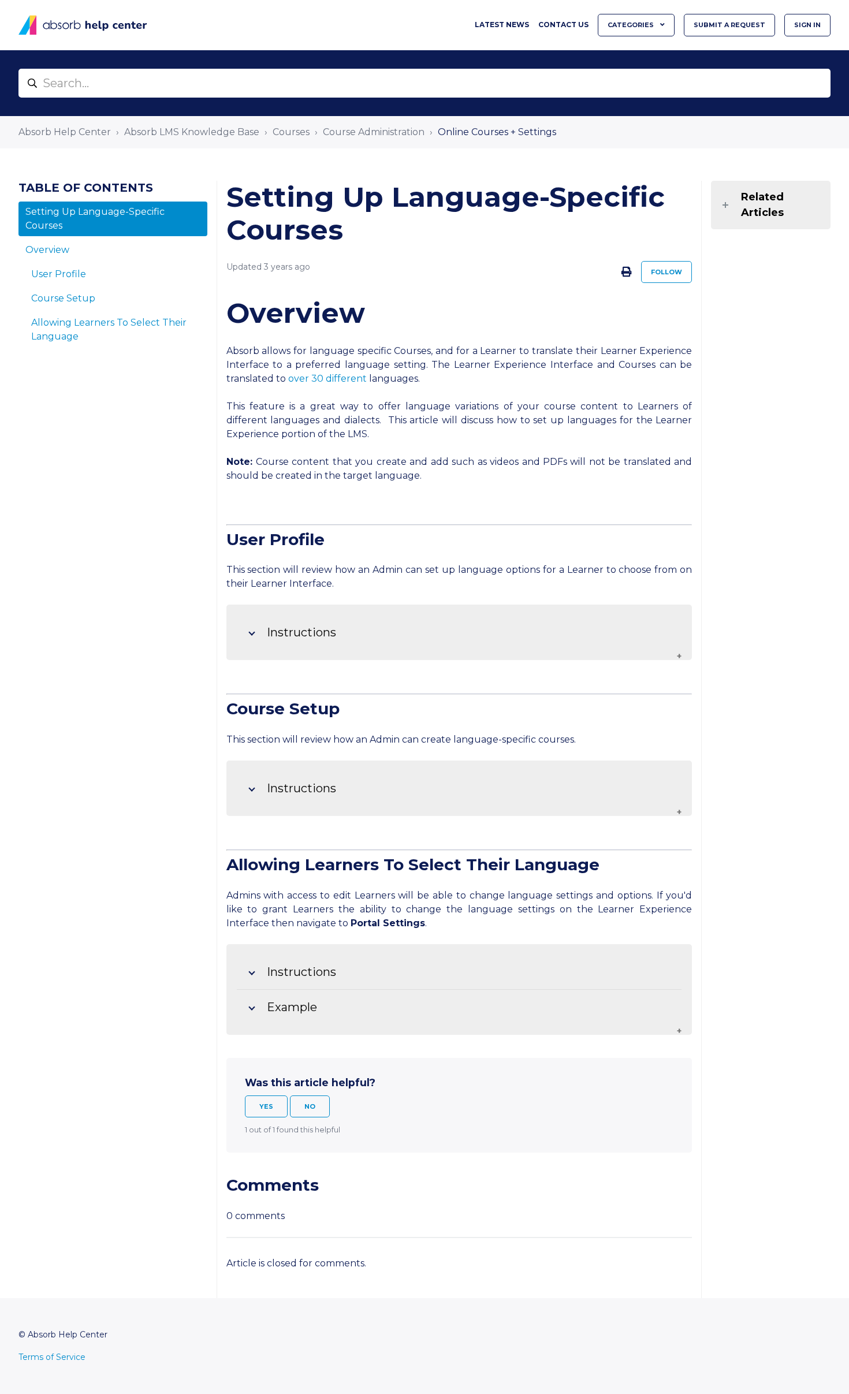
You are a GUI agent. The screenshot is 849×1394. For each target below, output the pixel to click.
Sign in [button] (807, 25)
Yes (266, 1106)
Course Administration (374, 131)
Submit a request (729, 25)
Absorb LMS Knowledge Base (191, 131)
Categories (632, 25)
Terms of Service (51, 1357)
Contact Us (563, 24)
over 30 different (326, 378)
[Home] (82, 25)
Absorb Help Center (64, 131)
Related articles (762, 205)
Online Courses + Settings (497, 131)
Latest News (502, 24)
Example (292, 1007)
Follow (666, 272)
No (309, 1106)
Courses (291, 131)
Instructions (301, 632)
